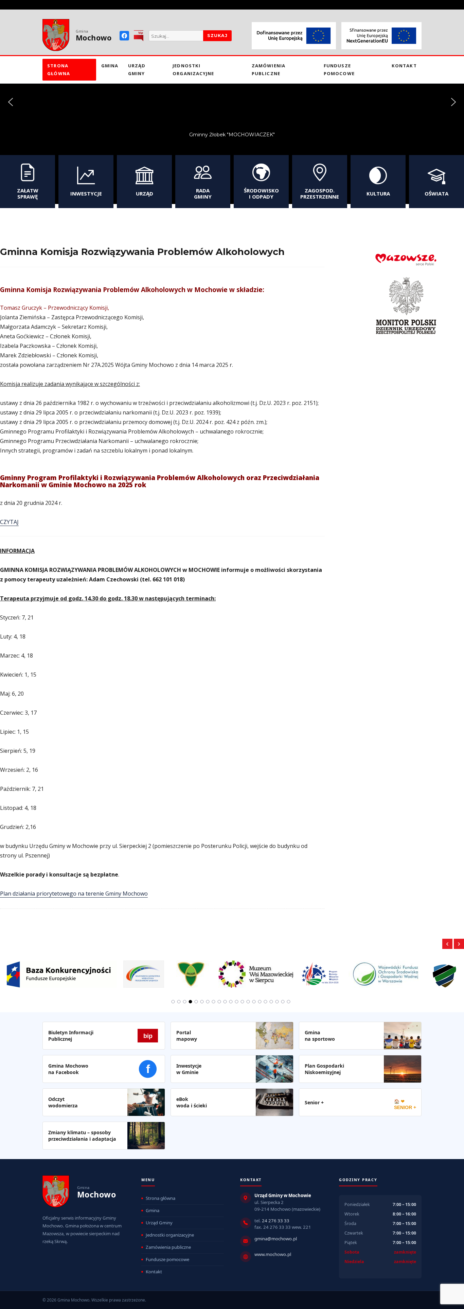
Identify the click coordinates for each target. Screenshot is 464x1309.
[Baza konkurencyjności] (62, 970)
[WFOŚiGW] (386, 970)
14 (248, 1001)
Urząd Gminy (136, 69)
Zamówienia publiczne (268, 69)
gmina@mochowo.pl (275, 1239)
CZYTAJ (9, 522)
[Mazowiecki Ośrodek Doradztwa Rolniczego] (191, 970)
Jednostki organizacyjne (193, 69)
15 (254, 1001)
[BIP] (138, 35)
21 (288, 1001)
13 (242, 1001)
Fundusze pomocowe (339, 69)
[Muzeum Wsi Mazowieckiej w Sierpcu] (255, 970)
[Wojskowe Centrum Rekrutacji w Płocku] (444, 971)
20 (283, 1001)
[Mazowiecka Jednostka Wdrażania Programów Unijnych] (143, 970)
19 (277, 1001)
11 (231, 1001)
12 (236, 1001)
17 (265, 1001)
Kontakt (404, 66)
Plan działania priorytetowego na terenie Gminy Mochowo (74, 893)
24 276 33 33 (275, 1221)
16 (260, 1001)
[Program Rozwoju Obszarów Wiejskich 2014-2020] (320, 970)
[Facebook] (124, 35)
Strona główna (58, 69)
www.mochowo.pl (272, 1254)
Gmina (109, 66)
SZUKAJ (217, 35)
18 (271, 1001)
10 (225, 1001)
